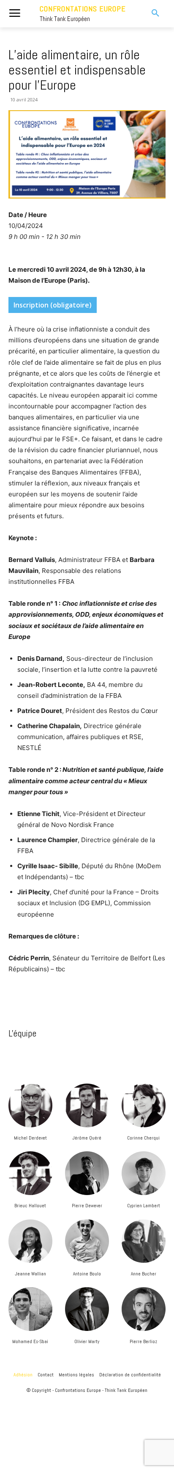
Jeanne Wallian (30, 1274)
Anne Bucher (143, 1274)
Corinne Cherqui (143, 1138)
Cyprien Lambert (143, 1206)
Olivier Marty (86, 1341)
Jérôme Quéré (86, 1138)
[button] (150, 13)
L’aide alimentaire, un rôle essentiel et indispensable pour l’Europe (77, 69)
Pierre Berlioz (143, 1341)
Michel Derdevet (30, 1138)
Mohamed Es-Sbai (30, 1341)
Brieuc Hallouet (30, 1206)
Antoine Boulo (87, 1274)
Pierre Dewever (87, 1206)
